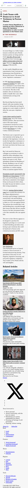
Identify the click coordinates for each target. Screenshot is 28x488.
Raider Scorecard (11, 445)
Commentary (9, 436)
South (7, 468)
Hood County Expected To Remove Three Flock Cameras (13, 337)
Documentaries (10, 452)
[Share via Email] (1, 16)
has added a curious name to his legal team (12, 61)
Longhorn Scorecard (12, 444)
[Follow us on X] (15, 400)
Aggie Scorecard (10, 442)
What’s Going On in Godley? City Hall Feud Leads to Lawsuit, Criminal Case (14, 362)
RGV (7, 466)
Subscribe (19, 5)
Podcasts (8, 453)
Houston (8, 463)
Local (5, 11)
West (7, 469)
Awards (8, 477)
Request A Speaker (11, 479)
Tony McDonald (11, 34)
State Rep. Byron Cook (13, 57)
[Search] (26, 5)
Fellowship (9, 482)
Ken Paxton (11, 128)
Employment (9, 481)
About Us (5, 426)
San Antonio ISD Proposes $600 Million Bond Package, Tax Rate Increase (12, 284)
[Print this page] (1, 19)
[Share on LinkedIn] (1, 14)
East (7, 461)
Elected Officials (11, 476)
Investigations (10, 434)
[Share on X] (1, 12)
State (7, 433)
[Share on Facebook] (1, 10)
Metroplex (9, 464)
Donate (9, 5)
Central (8, 459)
